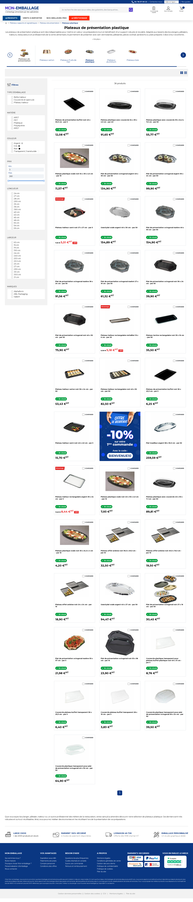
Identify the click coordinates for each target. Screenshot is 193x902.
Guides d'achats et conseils (75, 861)
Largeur (11, 237)
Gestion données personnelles (70, 894)
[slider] (8, 181)
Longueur (12, 188)
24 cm (16, 193)
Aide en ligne (170, 2)
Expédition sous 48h (48, 858)
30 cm (17, 272)
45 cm (16, 217)
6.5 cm (17, 242)
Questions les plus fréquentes (76, 858)
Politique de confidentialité (107, 866)
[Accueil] (6, 23)
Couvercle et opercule (24, 100)
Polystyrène (19, 126)
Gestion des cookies (92, 894)
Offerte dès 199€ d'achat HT (126, 836)
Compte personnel (47, 863)
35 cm (16, 204)
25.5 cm (17, 258)
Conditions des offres (48, 866)
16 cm (16, 245)
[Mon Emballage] (22, 10)
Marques (12, 286)
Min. (10, 166)
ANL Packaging (21, 294)
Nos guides (185, 2)
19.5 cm (17, 250)
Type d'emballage (16, 92)
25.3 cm (17, 261)
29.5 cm (17, 201)
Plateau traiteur (21, 102)
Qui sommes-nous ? (13, 858)
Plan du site (101, 871)
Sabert (17, 297)
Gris (15, 146)
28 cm (17, 199)
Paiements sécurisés (48, 861)
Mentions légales (103, 858)
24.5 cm (17, 256)
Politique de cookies (105, 869)
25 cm (16, 264)
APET (16, 117)
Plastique (18, 123)
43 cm (16, 215)
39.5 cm (17, 209)
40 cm (17, 212)
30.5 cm (17, 275)
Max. (10, 173)
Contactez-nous (155, 2)
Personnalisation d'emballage (16, 866)
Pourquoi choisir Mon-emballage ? (18, 863)
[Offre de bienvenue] (120, 436)
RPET (16, 128)
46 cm (16, 220)
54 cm (16, 226)
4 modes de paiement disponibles (76, 836)
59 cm (16, 228)
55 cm (16, 223)
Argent (17, 143)
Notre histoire (10, 861)
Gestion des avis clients (106, 863)
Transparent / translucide (25, 151)
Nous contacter (11, 869)
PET (16, 120)
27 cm (16, 196)
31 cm (16, 277)
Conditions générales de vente (109, 861)
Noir (16, 149)
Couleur (11, 138)
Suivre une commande (74, 863)
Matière (11, 113)
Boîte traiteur (20, 97)
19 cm (16, 248)
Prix (9, 161)
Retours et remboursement (76, 866)
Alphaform (19, 291)
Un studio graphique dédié (174, 836)
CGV (104, 894)
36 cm (16, 207)
